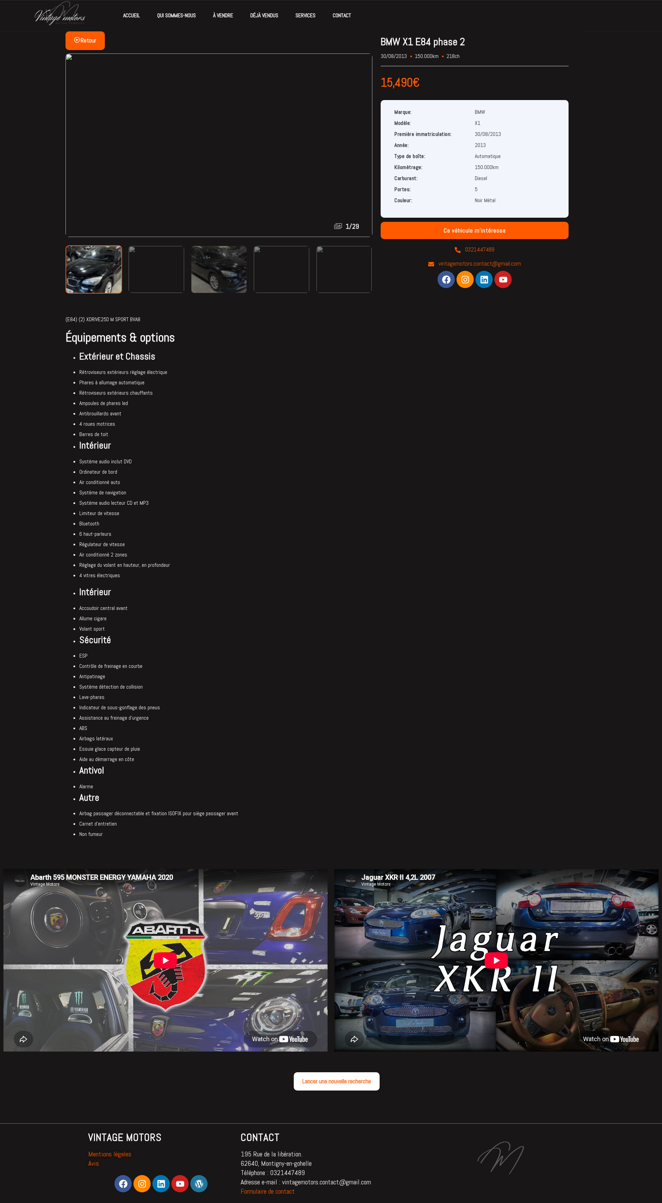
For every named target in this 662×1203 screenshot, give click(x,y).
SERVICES (305, 15)
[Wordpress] (199, 1183)
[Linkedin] (484, 279)
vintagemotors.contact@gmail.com (479, 263)
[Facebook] (446, 279)
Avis (93, 1163)
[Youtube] (503, 279)
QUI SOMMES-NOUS (176, 15)
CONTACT (342, 15)
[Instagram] (465, 279)
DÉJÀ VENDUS (264, 15)
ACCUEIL (131, 15)
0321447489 (479, 249)
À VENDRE (223, 15)
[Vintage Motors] (59, 15)
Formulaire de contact (268, 1191)
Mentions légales (109, 1154)
